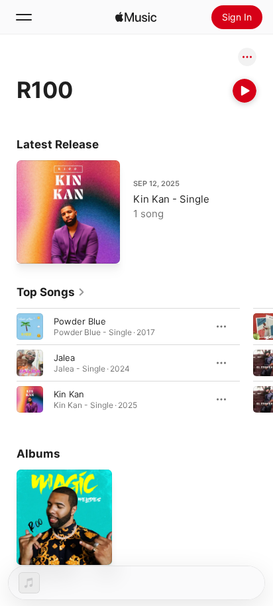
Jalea (64, 357)
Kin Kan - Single (171, 199)
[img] (135, 17)
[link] (51, 292)
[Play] (244, 91)
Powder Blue (80, 321)
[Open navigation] (23, 17)
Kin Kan (69, 394)
